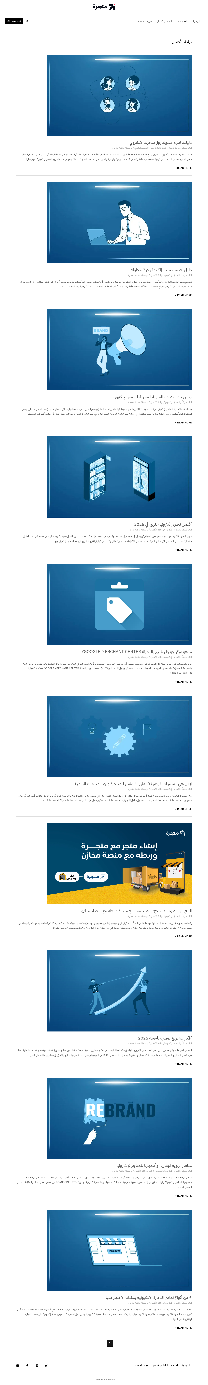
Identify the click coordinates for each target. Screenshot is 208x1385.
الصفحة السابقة (169, 1343)
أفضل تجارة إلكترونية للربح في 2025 (163, 524)
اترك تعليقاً (187, 148)
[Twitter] (46, 1365)
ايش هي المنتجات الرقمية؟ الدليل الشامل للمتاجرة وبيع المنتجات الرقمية (133, 783)
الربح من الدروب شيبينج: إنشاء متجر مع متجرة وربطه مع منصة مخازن (136, 911)
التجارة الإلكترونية (158, 148)
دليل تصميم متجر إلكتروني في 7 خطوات (159, 270)
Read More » (183, 168)
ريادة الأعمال (174, 148)
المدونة (183, 21)
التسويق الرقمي (141, 148)
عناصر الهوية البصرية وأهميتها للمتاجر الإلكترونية (153, 1165)
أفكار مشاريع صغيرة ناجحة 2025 (165, 1038)
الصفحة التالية (38, 1343)
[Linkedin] (37, 1365)
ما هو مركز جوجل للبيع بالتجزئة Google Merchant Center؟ (136, 651)
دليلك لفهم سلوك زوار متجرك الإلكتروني (160, 142)
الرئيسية (197, 21)
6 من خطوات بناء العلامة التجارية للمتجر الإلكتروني (152, 397)
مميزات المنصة (145, 21)
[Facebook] (27, 1365)
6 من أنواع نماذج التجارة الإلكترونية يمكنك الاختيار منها (149, 1297)
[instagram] (17, 1365)
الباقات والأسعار (164, 21)
